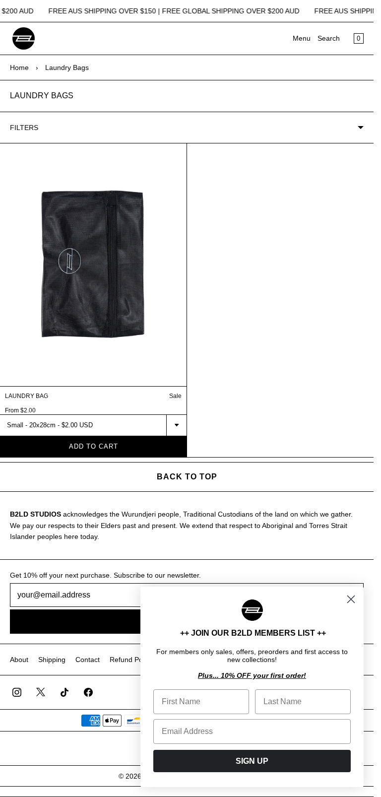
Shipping (51, 660)
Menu (302, 38)
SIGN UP (252, 761)
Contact (87, 660)
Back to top (187, 476)
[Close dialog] (351, 599)
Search (329, 38)
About (19, 660)
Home (19, 67)
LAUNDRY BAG (26, 396)
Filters (24, 128)
